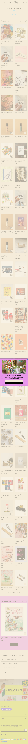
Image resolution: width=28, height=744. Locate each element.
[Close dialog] (27, 359)
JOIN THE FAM (13, 382)
